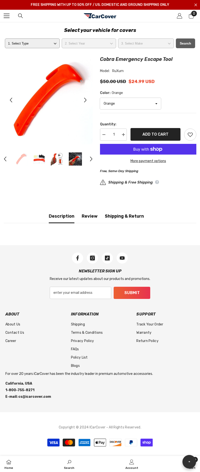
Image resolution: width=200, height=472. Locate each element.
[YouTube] (122, 258)
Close (196, 5)
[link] (69, 464)
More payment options (148, 161)
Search (185, 43)
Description (61, 216)
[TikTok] (107, 258)
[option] (48, 100)
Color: (111, 93)
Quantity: (108, 124)
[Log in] (179, 16)
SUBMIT (132, 292)
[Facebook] (77, 258)
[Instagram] (92, 258)
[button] (11, 100)
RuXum (118, 71)
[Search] (20, 16)
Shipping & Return (124, 216)
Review (90, 216)
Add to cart (155, 134)
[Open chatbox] (189, 462)
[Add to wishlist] (190, 135)
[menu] (7, 16)
